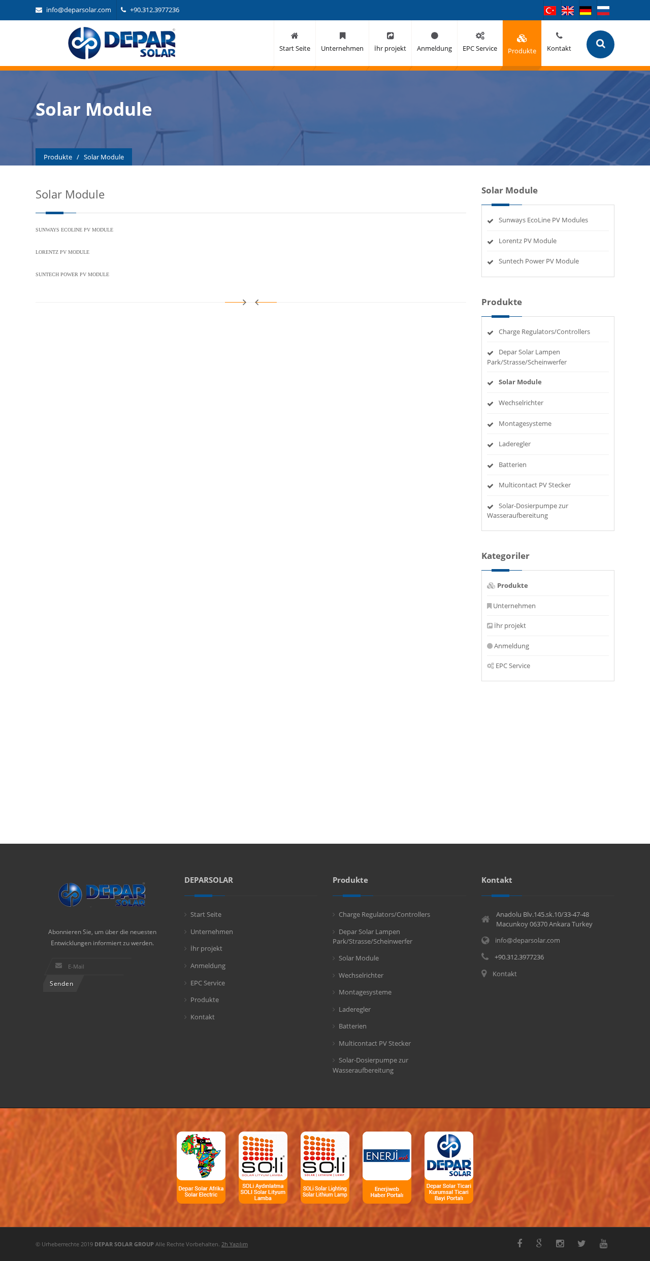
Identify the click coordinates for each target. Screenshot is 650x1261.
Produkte (204, 999)
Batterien (513, 464)
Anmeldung (511, 645)
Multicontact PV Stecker (535, 484)
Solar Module (359, 958)
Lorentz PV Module (528, 240)
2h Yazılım (234, 1244)
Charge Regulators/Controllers (544, 331)
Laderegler (515, 443)
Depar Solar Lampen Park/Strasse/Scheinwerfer (527, 357)
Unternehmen (514, 605)
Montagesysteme (525, 423)
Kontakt (202, 1016)
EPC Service (513, 665)
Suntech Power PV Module (539, 261)
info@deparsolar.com (78, 9)
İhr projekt (510, 625)
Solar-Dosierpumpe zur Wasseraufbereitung (527, 510)
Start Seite (205, 914)
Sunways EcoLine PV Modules (543, 219)
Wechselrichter (521, 402)
